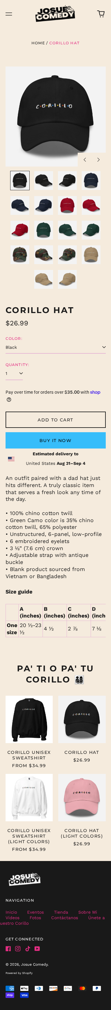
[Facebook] (8, 949)
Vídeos (12, 917)
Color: (14, 338)
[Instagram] (18, 949)
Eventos (35, 912)
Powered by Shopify (19, 973)
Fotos (35, 917)
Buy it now (55, 440)
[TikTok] (28, 949)
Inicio (11, 912)
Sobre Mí (87, 912)
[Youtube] (37, 949)
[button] (101, 14)
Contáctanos (64, 917)
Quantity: (18, 364)
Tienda (61, 912)
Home (38, 43)
